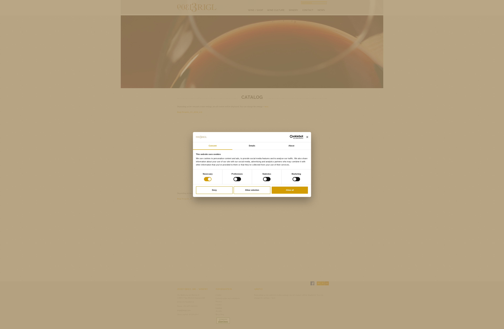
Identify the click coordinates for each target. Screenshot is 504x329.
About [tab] (291, 146)
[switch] (237, 179)
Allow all (290, 190)
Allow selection (252, 190)
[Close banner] (307, 137)
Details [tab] (252, 146)
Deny (214, 190)
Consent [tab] (213, 146)
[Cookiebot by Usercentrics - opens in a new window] (291, 137)
